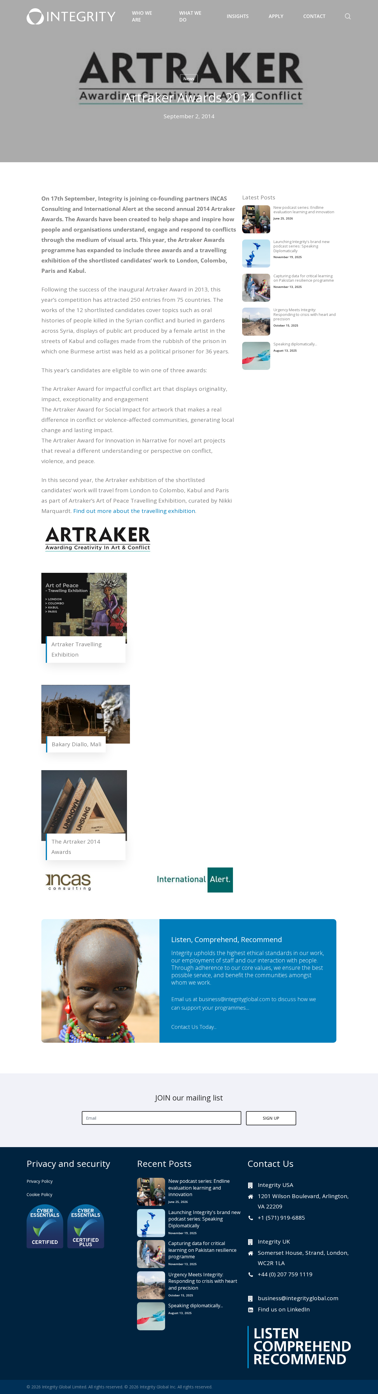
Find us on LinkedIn (284, 1309)
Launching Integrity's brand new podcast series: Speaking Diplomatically (301, 246)
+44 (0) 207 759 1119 (285, 1274)
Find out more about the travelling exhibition (134, 511)
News (188, 78)
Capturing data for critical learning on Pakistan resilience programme (303, 278)
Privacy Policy (40, 1181)
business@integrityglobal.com (234, 999)
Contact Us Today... (193, 1026)
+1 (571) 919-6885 (281, 1217)
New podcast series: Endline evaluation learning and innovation (303, 209)
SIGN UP (271, 1118)
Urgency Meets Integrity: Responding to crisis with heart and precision (304, 314)
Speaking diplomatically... (295, 344)
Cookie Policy (39, 1194)
